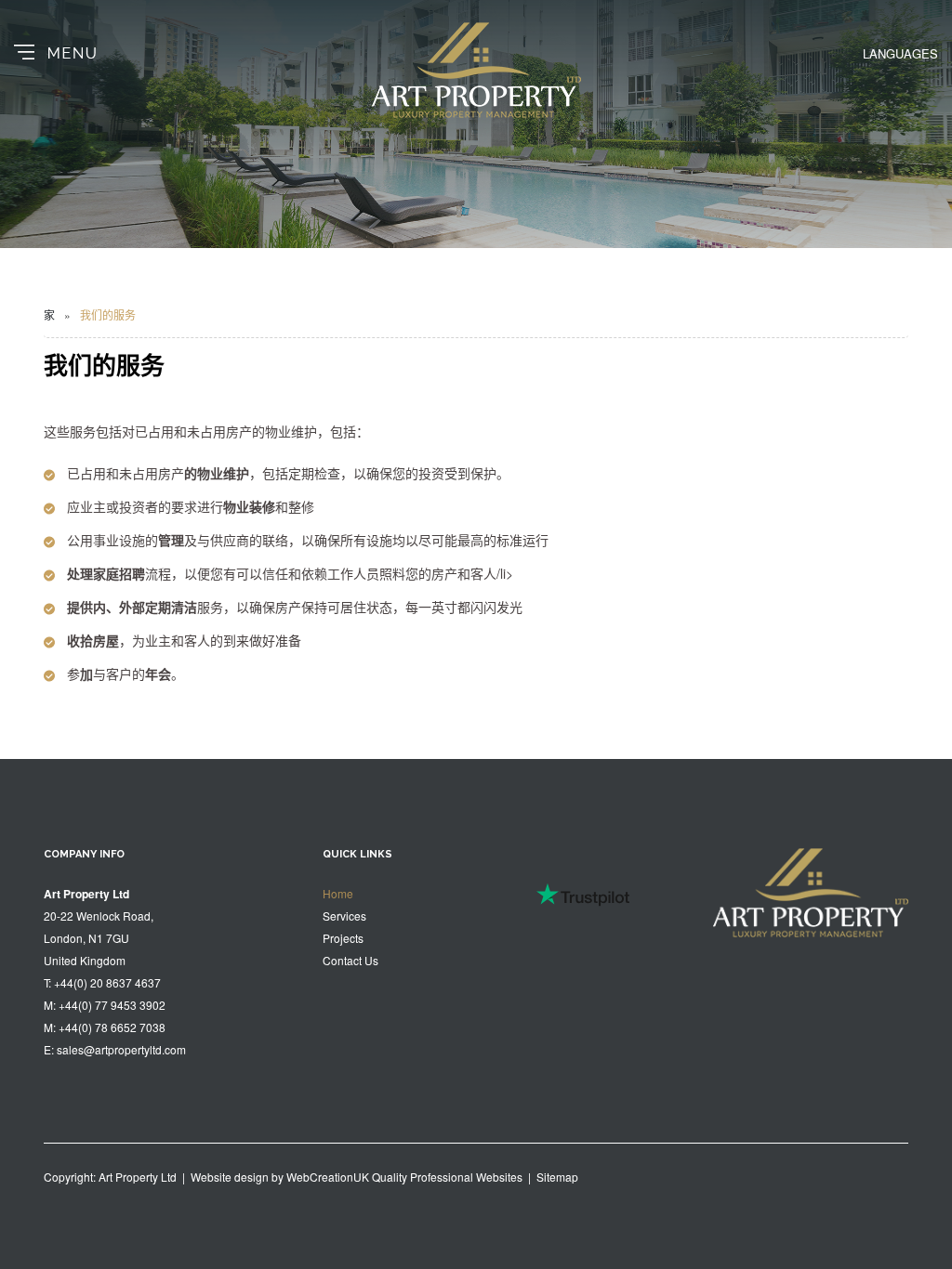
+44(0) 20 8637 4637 (107, 982)
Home (338, 893)
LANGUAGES (900, 53)
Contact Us (350, 960)
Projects (343, 938)
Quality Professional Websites (447, 1176)
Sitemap (557, 1176)
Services (344, 915)
